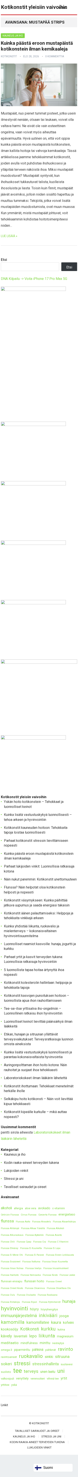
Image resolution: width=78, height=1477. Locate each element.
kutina (61, 1329)
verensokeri (38, 1378)
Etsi (4, 260)
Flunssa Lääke (67, 1275)
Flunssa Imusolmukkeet (55, 1268)
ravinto (65, 1349)
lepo (33, 1336)
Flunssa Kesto (50, 1275)
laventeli (20, 1336)
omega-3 (6, 1349)
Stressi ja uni (13, 1179)
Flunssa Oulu (8, 1295)
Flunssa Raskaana (47, 1295)
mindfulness (29, 1343)
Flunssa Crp (39, 1241)
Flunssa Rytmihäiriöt (49, 1302)
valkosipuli (7, 1378)
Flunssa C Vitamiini (58, 1241)
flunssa (7, 1221)
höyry (34, 1309)
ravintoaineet (9, 1357)
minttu (45, 1343)
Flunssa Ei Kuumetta (31, 1248)
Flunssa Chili (8, 1241)
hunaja (68, 1301)
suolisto (6, 1371)
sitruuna (62, 1356)
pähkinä (37, 1350)
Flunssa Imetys (33, 1268)
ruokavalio (31, 1356)
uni (61, 1371)
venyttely (22, 1378)
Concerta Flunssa (47, 1214)
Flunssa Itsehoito (10, 1275)
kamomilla (12, 1322)
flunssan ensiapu (11, 1281)
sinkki (49, 1357)
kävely (6, 1335)
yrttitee (5, 1384)
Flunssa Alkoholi (55, 1228)
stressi (22, 1363)
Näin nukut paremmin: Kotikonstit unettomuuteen (40, 879)
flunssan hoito (34, 1281)
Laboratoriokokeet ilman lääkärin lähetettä (35, 1078)
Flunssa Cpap (24, 1241)
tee (17, 1371)
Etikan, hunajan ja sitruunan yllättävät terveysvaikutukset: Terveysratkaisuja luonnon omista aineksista (38, 1039)
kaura (56, 1322)
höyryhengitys (49, 1309)
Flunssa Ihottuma (31, 1261)
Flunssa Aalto (23, 1221)
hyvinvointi (14, 1308)
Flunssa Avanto (54, 1235)
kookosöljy (9, 1329)
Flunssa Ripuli (29, 1302)
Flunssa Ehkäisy (9, 1248)
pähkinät (50, 1349)
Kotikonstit (9, 56)
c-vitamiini (58, 1208)
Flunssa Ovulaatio (26, 1295)
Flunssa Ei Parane (34, 1255)
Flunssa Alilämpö (10, 1228)
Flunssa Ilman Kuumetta (55, 1261)
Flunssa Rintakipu (10, 1302)
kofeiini (68, 1323)
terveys (31, 1371)
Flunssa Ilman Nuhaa (12, 1268)
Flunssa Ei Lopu (52, 1248)
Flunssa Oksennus (35, 1288)
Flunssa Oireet (54, 1281)
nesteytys (58, 1343)
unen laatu (47, 1372)
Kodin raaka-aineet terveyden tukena (31, 1163)
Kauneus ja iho (13, 35)
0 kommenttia (54, 56)
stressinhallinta (45, 1364)
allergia (18, 1208)
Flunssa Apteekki (34, 1235)
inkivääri (48, 1315)
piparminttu (22, 1350)
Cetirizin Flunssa (10, 1214)
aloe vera (30, 1208)
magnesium (65, 1336)
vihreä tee (53, 1378)
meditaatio (10, 1343)
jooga (64, 1316)
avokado (44, 1208)
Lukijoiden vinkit (16, 1171)
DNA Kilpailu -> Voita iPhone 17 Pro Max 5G (34, 279)
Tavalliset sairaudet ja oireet (25, 1187)
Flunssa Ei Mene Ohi (12, 1255)
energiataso (66, 1214)
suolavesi (67, 1364)
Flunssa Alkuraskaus (12, 1235)
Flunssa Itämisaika (31, 1275)
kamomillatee (37, 1322)
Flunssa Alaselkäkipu (64, 1221)
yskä (14, 1384)
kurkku (48, 1329)
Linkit (4, 1405)
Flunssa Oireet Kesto (12, 1288)
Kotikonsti (29, 1329)
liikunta (47, 1336)
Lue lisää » (9, 236)
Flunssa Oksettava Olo (59, 1288)
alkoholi (6, 1208)
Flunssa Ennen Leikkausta (60, 1255)
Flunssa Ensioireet (10, 1261)
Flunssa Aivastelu (41, 1221)
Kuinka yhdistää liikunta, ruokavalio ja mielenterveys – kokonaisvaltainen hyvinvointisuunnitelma (31, 931)
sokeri (6, 1363)
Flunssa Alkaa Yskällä (33, 1228)
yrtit (64, 1378)
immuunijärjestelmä (19, 1315)
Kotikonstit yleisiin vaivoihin (34, 7)
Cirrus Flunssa (28, 1214)
